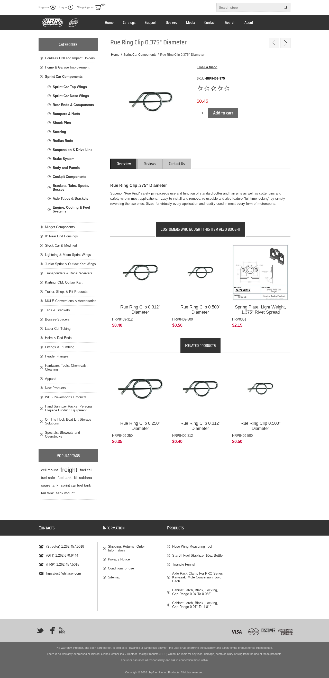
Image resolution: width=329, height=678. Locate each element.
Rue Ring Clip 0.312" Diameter (140, 310)
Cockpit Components (69, 177)
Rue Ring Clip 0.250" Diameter (140, 426)
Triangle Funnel (183, 564)
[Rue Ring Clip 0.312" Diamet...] (274, 43)
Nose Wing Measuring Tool (192, 546)
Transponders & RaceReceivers (68, 273)
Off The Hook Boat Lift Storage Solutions (68, 421)
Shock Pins (62, 123)
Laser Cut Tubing (57, 329)
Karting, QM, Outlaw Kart (64, 282)
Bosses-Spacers (57, 319)
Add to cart (223, 113)
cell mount (49, 470)
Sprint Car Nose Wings (71, 96)
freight (68, 469)
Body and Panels (66, 168)
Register (44, 7)
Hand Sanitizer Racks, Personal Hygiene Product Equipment (69, 408)
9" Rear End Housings (61, 236)
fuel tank (64, 478)
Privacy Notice (119, 559)
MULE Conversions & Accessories (70, 301)
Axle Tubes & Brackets (70, 198)
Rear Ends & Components (73, 105)
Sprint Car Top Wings (70, 87)
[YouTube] (62, 630)
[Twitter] (40, 630)
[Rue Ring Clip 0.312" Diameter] (140, 273)
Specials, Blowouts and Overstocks (62, 434)
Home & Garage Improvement (67, 67)
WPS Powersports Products (66, 397)
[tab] (123, 164)
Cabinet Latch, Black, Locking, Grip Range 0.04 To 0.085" (195, 592)
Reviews (150, 164)
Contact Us (177, 164)
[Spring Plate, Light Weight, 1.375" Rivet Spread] (260, 273)
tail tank (47, 493)
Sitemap (114, 577)
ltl (75, 478)
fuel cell (86, 470)
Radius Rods (63, 141)
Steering (59, 132)
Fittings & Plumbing (59, 347)
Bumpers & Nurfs (66, 114)
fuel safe (48, 478)
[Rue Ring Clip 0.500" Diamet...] (285, 43)
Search (285, 7)
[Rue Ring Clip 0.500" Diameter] (200, 273)
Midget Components (60, 227)
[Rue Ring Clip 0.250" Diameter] (140, 389)
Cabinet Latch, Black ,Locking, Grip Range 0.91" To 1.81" (195, 605)
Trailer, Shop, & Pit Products (66, 292)
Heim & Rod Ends (58, 338)
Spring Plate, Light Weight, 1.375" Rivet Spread (260, 310)
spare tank (49, 485)
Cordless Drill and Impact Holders (70, 58)
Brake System (64, 159)
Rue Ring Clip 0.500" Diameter (200, 310)
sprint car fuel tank (76, 485)
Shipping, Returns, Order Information (126, 548)
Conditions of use (121, 568)
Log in (63, 7)
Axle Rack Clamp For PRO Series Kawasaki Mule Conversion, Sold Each (197, 577)
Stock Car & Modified (61, 245)
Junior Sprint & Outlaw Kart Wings (70, 264)
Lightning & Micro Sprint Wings (68, 255)
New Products (55, 388)
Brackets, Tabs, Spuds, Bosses (71, 187)
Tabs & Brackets (57, 310)
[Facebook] (51, 630)
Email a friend (207, 67)
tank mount (65, 493)
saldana (85, 478)
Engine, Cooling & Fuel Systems (71, 209)
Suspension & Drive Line (72, 150)
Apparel (50, 379)
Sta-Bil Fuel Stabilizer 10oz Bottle (197, 555)
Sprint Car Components (64, 77)
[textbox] (249, 7)
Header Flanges (56, 356)
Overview (124, 164)
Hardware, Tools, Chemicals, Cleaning (66, 367)
